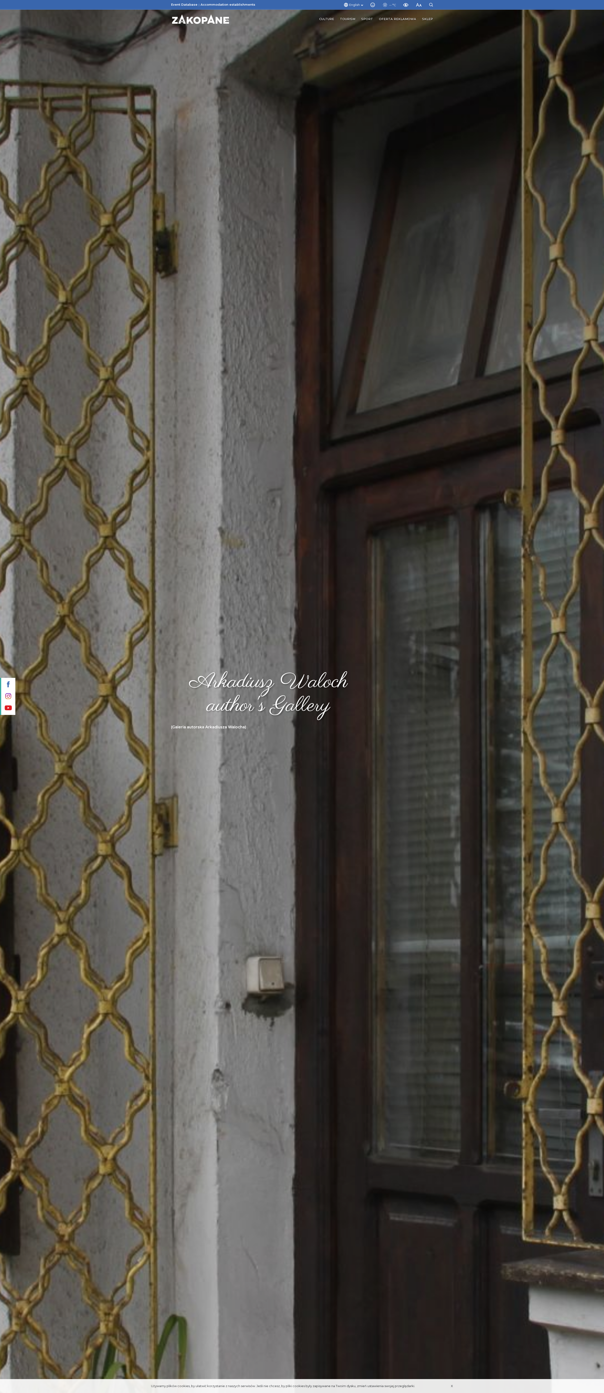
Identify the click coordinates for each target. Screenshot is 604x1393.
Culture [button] (326, 19)
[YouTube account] (7, 708)
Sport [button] (367, 19)
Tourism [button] (347, 19)
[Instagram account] (7, 697)
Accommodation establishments (228, 4)
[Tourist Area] (200, 19)
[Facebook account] (7, 685)
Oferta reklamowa (397, 19)
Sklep (427, 19)
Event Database (184, 4)
